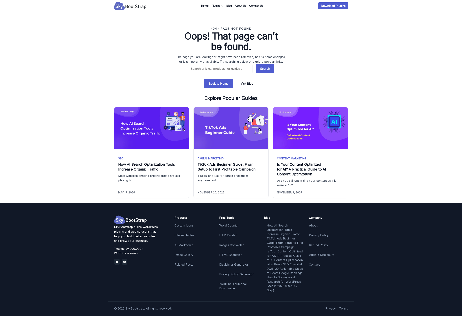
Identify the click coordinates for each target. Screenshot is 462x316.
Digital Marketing (211, 158)
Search (265, 68)
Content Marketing (291, 158)
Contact (314, 264)
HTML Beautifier (230, 255)
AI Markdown (184, 245)
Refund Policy (318, 245)
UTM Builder (228, 235)
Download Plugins (333, 6)
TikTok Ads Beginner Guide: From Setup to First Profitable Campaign (227, 166)
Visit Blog (247, 83)
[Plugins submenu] (222, 6)
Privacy (330, 308)
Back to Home (218, 83)
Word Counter (229, 225)
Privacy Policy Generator (236, 274)
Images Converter (231, 245)
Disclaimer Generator (233, 264)
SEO (121, 158)
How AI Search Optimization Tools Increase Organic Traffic (146, 166)
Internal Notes (184, 235)
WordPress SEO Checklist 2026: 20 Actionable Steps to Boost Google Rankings (285, 269)
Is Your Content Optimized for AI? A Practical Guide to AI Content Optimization (301, 169)
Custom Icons (184, 225)
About (313, 225)
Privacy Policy (318, 235)
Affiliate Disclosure (321, 255)
